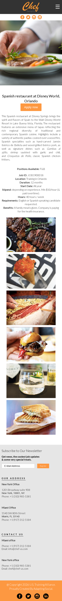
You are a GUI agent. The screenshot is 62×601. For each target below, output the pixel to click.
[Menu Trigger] (57, 6)
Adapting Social (43, 588)
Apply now (31, 107)
